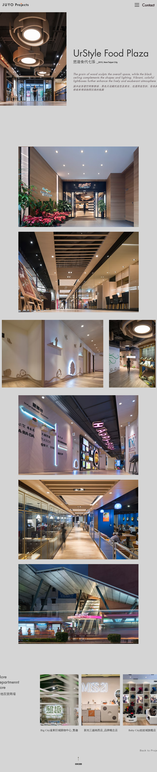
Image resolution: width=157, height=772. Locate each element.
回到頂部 (78, 764)
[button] (137, 5)
